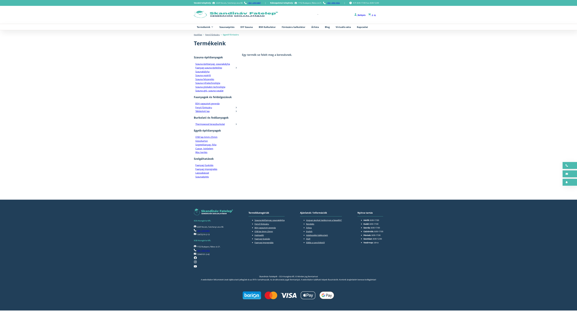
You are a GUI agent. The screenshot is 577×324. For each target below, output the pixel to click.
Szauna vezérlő (203, 75)
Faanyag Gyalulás (204, 165)
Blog (327, 27)
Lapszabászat (202, 172)
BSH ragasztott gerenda (207, 103)
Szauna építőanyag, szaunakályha (212, 63)
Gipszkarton (201, 140)
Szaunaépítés (226, 27)
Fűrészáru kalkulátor (293, 27)
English (309, 231)
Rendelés (310, 224)
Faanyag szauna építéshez (208, 67)
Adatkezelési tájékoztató (317, 235)
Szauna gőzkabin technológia (210, 86)
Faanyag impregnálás (206, 169)
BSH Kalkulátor (267, 27)
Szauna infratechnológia (207, 82)
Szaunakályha (202, 71)
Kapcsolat (362, 27)
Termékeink (203, 27)
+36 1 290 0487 (254, 3)
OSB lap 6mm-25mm (206, 136)
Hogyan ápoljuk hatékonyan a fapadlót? (324, 220)
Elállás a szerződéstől (315, 242)
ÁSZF (308, 238)
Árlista (315, 27)
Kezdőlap (198, 34)
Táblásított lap (202, 111)
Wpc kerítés (201, 152)
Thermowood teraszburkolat (210, 124)
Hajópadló (259, 235)
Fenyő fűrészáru (212, 34)
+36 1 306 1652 (333, 3)
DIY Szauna (246, 27)
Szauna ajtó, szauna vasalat (209, 90)
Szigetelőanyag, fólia (205, 144)
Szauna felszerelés (204, 79)
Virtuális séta (343, 27)
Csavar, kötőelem (204, 148)
